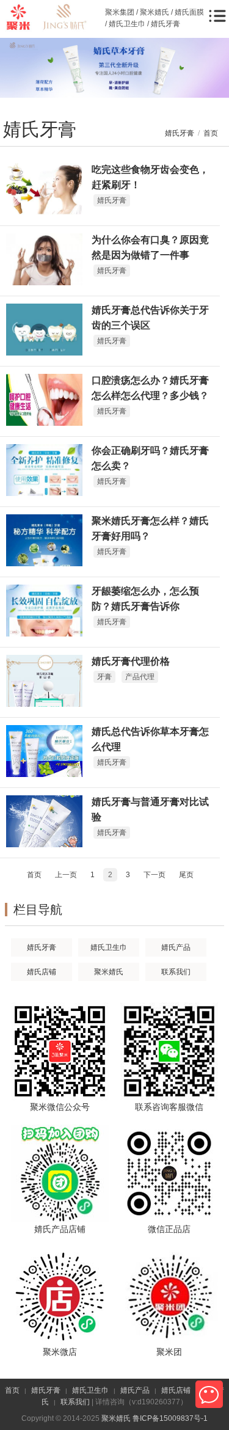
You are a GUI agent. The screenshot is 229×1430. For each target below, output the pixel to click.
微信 (209, 1394)
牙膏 (104, 677)
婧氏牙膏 (179, 133)
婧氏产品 (176, 947)
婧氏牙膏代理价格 (131, 661)
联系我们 (176, 972)
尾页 (186, 874)
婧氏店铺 (41, 972)
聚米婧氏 (108, 972)
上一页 (66, 874)
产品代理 (139, 677)
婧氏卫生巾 (108, 947)
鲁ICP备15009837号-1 (170, 1418)
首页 (210, 133)
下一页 (154, 874)
